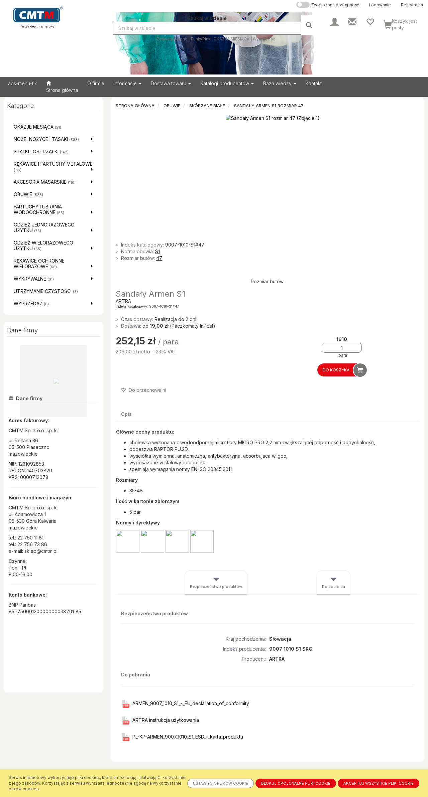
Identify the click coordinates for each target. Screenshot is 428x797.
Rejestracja (412, 5)
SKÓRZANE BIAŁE (207, 105)
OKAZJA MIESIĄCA (231, 39)
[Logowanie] (334, 21)
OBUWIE (172, 105)
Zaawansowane (172, 39)
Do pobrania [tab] (333, 586)
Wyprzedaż (264, 39)
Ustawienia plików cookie (220, 783)
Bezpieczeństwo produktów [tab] (216, 586)
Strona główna (135, 105)
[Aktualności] (352, 21)
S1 (157, 251)
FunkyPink (200, 39)
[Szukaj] (310, 24)
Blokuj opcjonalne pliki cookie (295, 783)
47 (159, 258)
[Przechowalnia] (370, 21)
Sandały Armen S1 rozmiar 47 (269, 105)
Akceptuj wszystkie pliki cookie (378, 783)
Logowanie (380, 5)
